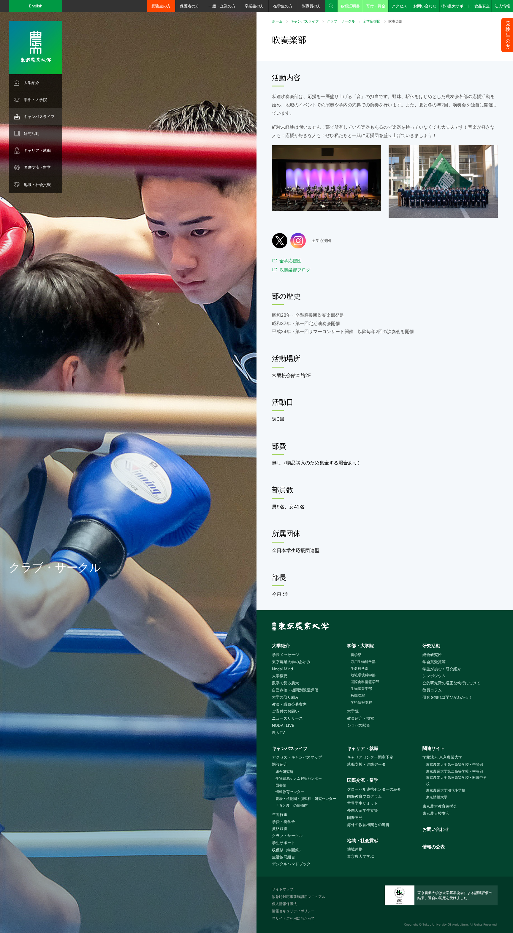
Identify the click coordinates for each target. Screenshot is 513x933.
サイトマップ (282, 889)
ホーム (277, 21)
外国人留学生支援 (362, 810)
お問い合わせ (424, 6)
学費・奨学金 (283, 821)
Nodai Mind (282, 668)
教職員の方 (311, 6)
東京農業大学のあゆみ (291, 661)
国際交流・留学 (37, 167)
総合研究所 (432, 654)
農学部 (356, 655)
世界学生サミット (362, 803)
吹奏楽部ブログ (295, 269)
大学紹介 (31, 82)
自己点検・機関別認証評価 (295, 690)
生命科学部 (359, 668)
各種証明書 (350, 6)
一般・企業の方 (221, 6)
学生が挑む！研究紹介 (441, 668)
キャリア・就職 (37, 150)
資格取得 (279, 828)
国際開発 (354, 817)
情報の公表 (433, 847)
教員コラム (432, 690)
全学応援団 (372, 21)
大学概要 (279, 675)
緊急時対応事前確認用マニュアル (298, 896)
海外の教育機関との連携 (368, 824)
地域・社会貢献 (37, 184)
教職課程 (358, 695)
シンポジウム (434, 675)
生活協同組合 (283, 857)
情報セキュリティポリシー (293, 911)
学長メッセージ (285, 654)
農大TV (278, 732)
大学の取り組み (285, 697)
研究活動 (31, 133)
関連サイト (433, 748)
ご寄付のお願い (285, 711)
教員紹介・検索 (360, 718)
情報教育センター (290, 791)
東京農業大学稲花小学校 (445, 790)
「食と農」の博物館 (292, 805)
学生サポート (283, 842)
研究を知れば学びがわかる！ (447, 697)
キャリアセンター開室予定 (370, 757)
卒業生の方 (254, 6)
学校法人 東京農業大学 (442, 757)
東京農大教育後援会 (439, 806)
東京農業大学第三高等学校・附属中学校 (456, 780)
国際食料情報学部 (365, 682)
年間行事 (279, 814)
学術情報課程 (361, 702)
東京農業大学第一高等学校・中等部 (454, 764)
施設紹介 (279, 764)
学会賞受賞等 (434, 661)
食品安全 (482, 6)
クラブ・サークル (341, 21)
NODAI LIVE (283, 725)
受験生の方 (161, 6)
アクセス (399, 6)
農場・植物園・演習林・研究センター (306, 798)
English (35, 6)
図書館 (281, 785)
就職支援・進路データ (366, 764)
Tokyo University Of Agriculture (445, 924)
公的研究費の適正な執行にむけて (451, 682)
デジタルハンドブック (291, 863)
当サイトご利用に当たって (293, 918)
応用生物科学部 (363, 661)
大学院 (353, 711)
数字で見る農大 (285, 682)
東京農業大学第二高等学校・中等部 (454, 771)
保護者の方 (189, 6)
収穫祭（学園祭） (287, 849)
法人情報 (502, 6)
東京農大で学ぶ (360, 856)
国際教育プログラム (364, 796)
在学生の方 (282, 6)
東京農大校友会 (435, 813)
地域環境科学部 (363, 675)
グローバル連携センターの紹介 (374, 789)
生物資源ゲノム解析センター (299, 778)
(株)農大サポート (456, 6)
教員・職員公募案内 (289, 704)
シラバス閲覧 (358, 725)
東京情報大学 (436, 797)
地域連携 (354, 849)
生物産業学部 (361, 688)
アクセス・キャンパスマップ (297, 757)
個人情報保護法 (284, 904)
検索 (331, 6)
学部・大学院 (35, 99)
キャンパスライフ (39, 116)
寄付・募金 (375, 6)
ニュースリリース (287, 718)
